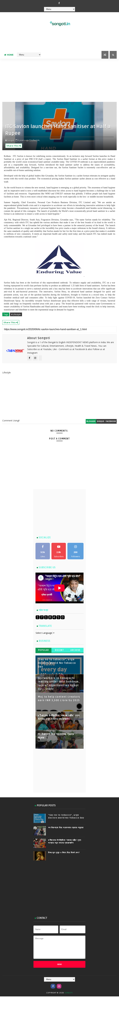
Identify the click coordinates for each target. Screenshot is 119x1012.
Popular (43, 650)
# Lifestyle (16, 314)
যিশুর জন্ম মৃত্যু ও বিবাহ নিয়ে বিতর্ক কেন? (64, 852)
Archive (75, 650)
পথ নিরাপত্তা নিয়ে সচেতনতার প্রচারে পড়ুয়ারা (66, 827)
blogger (90, 421)
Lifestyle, (36, 140)
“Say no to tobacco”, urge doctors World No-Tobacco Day (57, 663)
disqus (100, 421)
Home (10, 54)
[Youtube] (65, 984)
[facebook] (59, 3)
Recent (59, 650)
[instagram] (59, 986)
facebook (111, 421)
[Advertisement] (59, 41)
